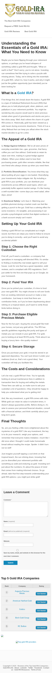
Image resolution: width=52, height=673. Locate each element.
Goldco (22, 609)
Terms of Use (36, 670)
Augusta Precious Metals (22, 592)
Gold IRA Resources (22, 670)
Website (6, 541)
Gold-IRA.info (8, 668)
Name (9, 521)
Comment (8, 500)
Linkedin (23, 668)
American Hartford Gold (22, 601)
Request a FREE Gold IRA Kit (17, 26)
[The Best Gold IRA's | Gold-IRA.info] (25, 17)
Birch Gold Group (22, 618)
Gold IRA (24, 93)
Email (17, 531)
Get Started (41, 593)
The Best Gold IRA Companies (17, 21)
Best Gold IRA (31, 31)
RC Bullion (22, 626)
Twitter (30, 668)
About (16, 668)
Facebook (38, 668)
